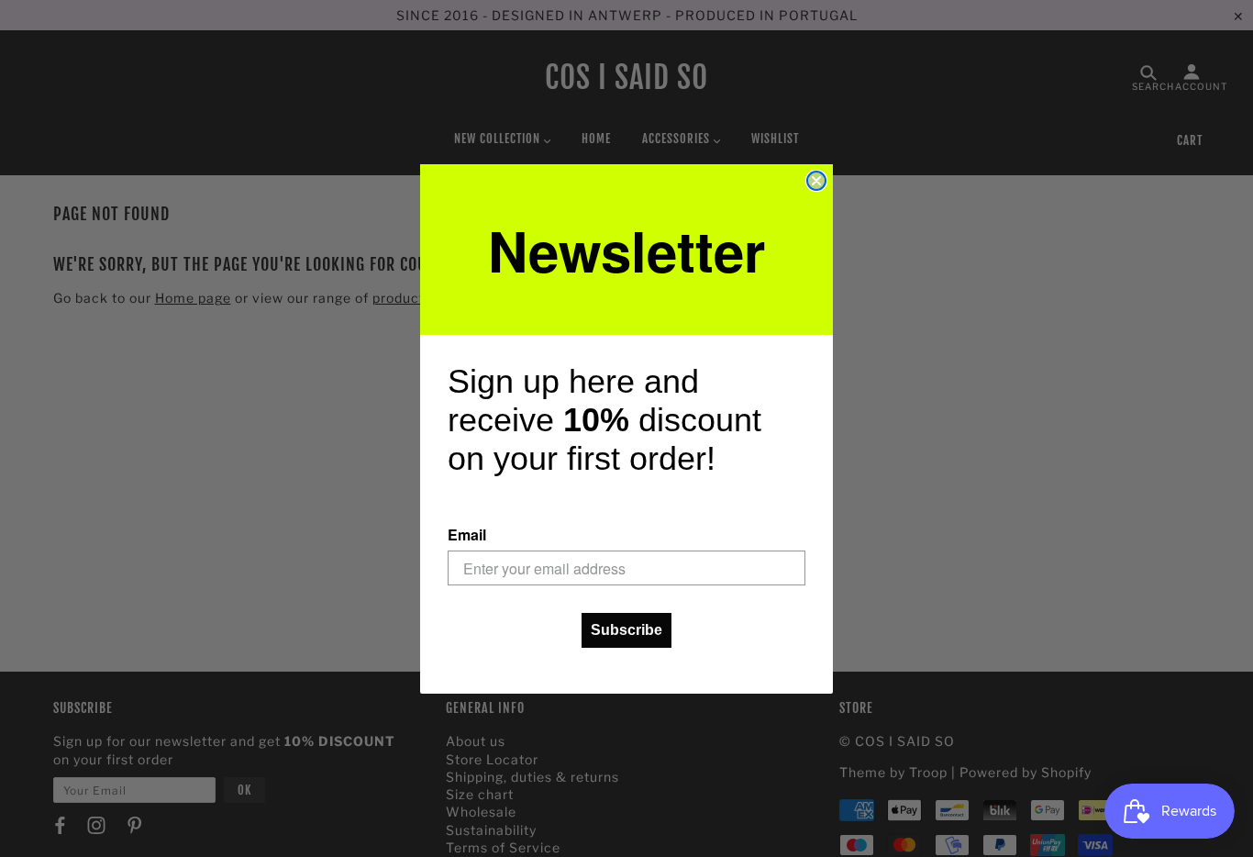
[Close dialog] (816, 181)
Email (467, 534)
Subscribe (626, 630)
